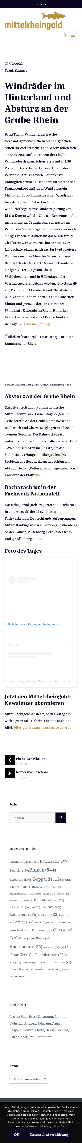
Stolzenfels (30, 962)
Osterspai (27, 938)
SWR (39, 474)
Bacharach (54, 861)
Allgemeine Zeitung (34, 323)
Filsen (63, 893)
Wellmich (54, 969)
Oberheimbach (44, 930)
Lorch (48, 914)
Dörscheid (53, 886)
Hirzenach (16, 900)
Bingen (42, 869)
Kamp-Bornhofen (49, 900)
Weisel (42, 969)
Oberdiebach (25, 930)
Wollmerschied (18, 976)
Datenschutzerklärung (49, 1134)
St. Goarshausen (48, 954)
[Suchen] (60, 817)
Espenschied (40, 893)
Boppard (47, 878)
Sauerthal (48, 947)
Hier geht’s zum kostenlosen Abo (43, 727)
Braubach (25, 886)
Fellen (52, 893)
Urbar (15, 969)
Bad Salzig (19, 870)
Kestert (33, 907)
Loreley (23, 921)
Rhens (43, 938)
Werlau (67, 969)
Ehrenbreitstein (21, 893)
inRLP (38, 538)
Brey (40, 887)
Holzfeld (28, 900)
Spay (60, 946)
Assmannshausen (24, 861)
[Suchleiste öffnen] (64, 35)
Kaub (18, 906)
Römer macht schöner (33, 771)
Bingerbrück (21, 879)
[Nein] (77, 1123)
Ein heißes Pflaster (30, 758)
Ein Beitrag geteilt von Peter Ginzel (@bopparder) (41, 681)
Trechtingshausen (55, 962)
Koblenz (51, 906)
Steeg (15, 962)
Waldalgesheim (29, 969)
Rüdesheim (26, 946)
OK (17, 1134)
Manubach (42, 922)
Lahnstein (23, 914)
